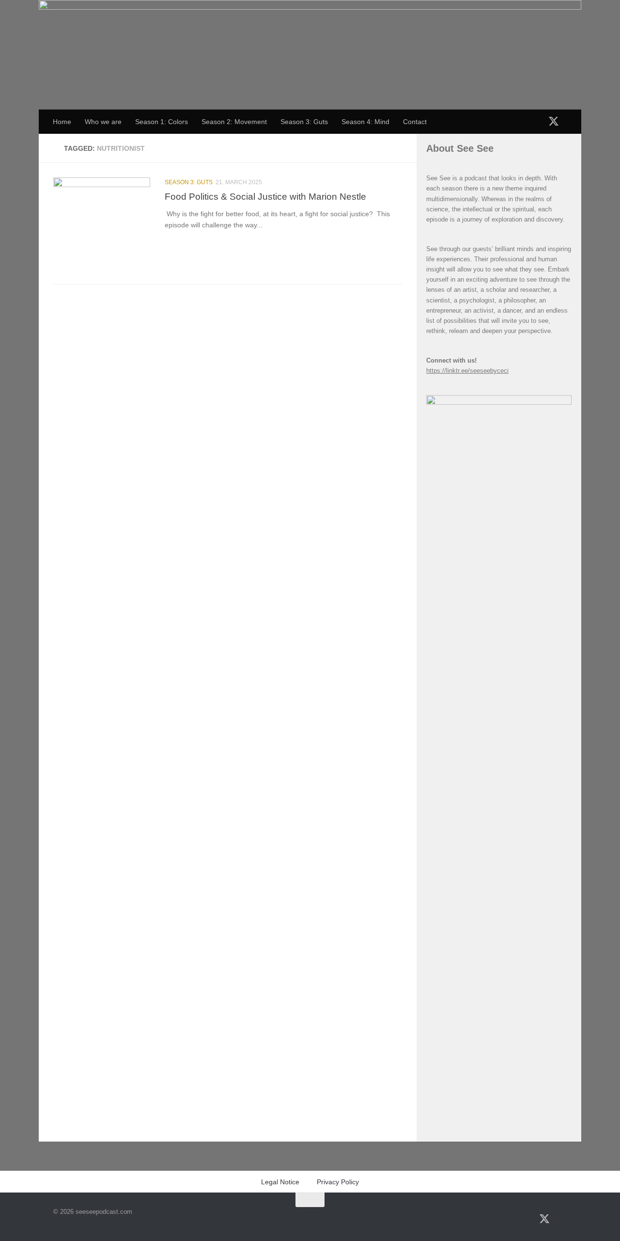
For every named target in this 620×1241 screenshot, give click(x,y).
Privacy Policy (338, 1182)
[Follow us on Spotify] (492, 121)
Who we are (103, 122)
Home (62, 122)
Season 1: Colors (161, 122)
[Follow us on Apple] (508, 121)
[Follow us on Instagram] (539, 121)
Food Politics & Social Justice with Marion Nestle (265, 196)
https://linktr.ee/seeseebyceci (467, 370)
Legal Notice (280, 1182)
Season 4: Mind (365, 122)
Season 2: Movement (234, 122)
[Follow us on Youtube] (523, 121)
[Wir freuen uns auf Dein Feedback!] (568, 121)
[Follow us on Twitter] (553, 121)
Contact (415, 122)
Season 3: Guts (304, 122)
